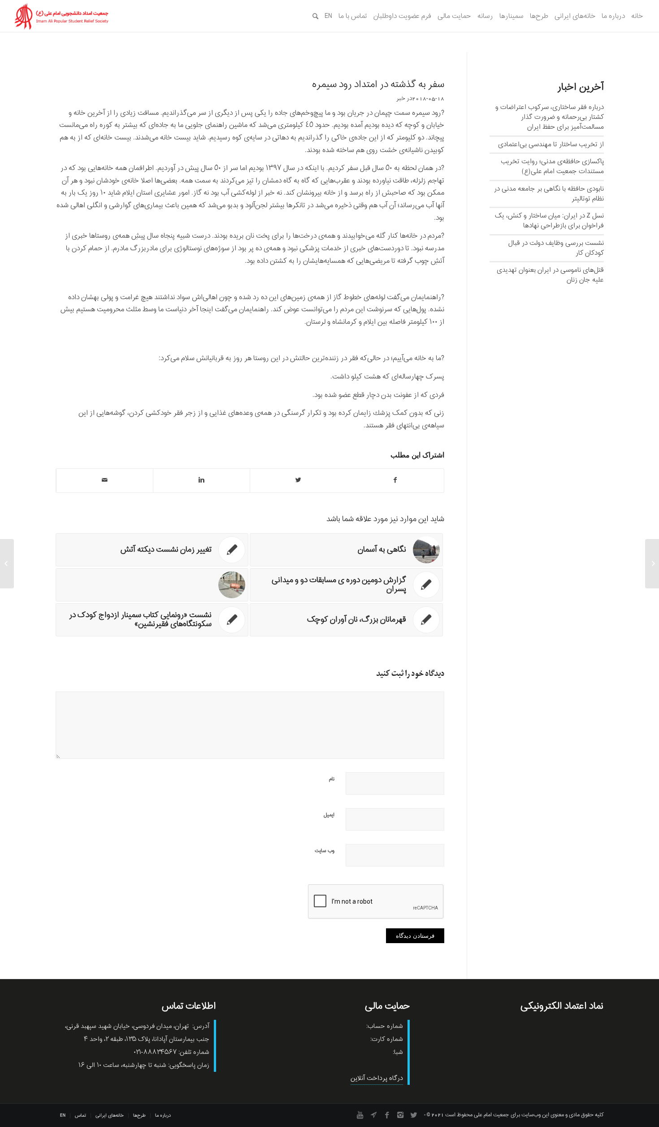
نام (331, 779)
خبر (400, 98)
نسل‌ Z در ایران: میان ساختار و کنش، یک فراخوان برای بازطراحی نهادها (549, 220)
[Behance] (373, 1115)
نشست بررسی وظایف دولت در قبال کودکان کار (556, 248)
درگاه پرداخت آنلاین (377, 1078)
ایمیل (329, 814)
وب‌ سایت (324, 850)
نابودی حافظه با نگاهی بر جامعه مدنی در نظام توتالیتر (549, 194)
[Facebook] (387, 1115)
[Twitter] (414, 1115)
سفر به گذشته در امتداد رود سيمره (378, 85)
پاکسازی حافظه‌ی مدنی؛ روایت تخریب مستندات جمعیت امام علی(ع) (552, 166)
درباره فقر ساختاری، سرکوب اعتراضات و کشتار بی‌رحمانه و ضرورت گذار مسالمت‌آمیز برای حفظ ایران (549, 117)
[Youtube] (360, 1115)
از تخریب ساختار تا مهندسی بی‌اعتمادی (551, 144)
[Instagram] (400, 1115)
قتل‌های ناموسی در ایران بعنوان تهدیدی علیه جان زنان (550, 275)
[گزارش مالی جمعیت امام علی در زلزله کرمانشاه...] (652, 563)
